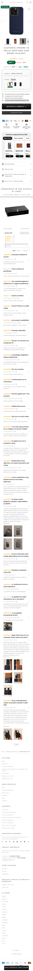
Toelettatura (5, 874)
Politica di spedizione (14, 181)
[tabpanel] (16, 149)
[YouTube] (17, 842)
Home (3, 751)
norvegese (5, 920)
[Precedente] (5, 85)
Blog (3, 761)
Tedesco (4, 904)
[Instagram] (9, 842)
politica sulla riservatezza (9, 812)
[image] (8, 531)
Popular (18, 250)
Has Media (25, 250)
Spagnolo (4, 899)
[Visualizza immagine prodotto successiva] (30, 21)
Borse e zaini (5, 793)
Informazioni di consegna (9, 825)
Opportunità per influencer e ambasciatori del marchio (15, 770)
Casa (3, 787)
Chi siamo (5, 764)
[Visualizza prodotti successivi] (29, 149)
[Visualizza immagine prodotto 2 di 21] (15, 41)
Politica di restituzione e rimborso (15, 175)
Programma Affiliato (7, 766)
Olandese (4, 912)
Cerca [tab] (27, 138)
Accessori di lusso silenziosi (12, 751)
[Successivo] (27, 85)
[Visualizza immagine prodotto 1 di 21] (7, 41)
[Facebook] (2, 842)
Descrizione (10, 164)
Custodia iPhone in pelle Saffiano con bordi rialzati (16, 50)
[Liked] (28, 259)
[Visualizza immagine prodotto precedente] (2, 21)
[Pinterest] (13, 842)
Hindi (3, 941)
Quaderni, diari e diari (8, 884)
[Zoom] (29, 9)
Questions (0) (24, 233)
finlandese (5, 922)
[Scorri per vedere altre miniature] (30, 41)
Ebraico (4, 938)
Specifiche (9, 169)
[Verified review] (15, 259)
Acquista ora (16, 112)
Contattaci (5, 809)
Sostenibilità (5, 773)
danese (4, 917)
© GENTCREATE (16, 954)
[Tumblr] (28, 842)
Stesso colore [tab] (7, 138)
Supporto (4, 800)
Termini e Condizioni (7, 822)
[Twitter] (6, 842)
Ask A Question (25, 228)
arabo (3, 925)
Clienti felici (5, 887)
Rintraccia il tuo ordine (8, 828)
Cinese (4, 933)
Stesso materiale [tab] (18, 138)
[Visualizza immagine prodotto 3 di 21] (23, 41)
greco (3, 927)
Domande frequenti (7, 815)
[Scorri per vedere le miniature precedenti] (2, 41)
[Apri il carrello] (31, 2)
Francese (4, 909)
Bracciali (4, 871)
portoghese (5, 901)
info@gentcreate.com (8, 859)
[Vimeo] (20, 842)
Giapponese (5, 935)
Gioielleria (5, 868)
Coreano (4, 930)
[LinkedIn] (24, 842)
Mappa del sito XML (7, 778)
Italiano (4, 906)
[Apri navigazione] (2, 2)
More (16, 744)
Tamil (3, 943)
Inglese (4, 896)
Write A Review (8, 228)
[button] (16, 67)
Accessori (4, 795)
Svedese (4, 914)
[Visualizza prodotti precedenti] (4, 149)
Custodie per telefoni (8, 790)
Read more (6, 523)
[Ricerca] (27, 2)
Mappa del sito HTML (8, 776)
